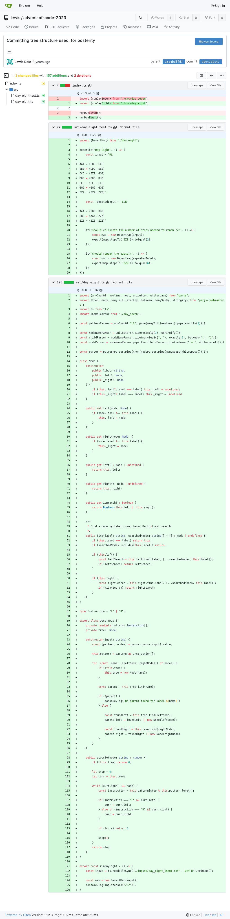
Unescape (196, 85)
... (9, 51)
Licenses (209, 915)
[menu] (221, 75)
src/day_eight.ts (90, 282)
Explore (24, 5)
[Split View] (211, 75)
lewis (15, 18)
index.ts (79, 85)
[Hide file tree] (6, 75)
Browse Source (208, 41)
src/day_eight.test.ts (93, 127)
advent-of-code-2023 (44, 18)
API (221, 915)
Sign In (220, 5)
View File (215, 85)
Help (40, 5)
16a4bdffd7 (174, 61)
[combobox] (201, 75)
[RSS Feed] (140, 17)
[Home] (8, 6)
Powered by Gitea (17, 915)
